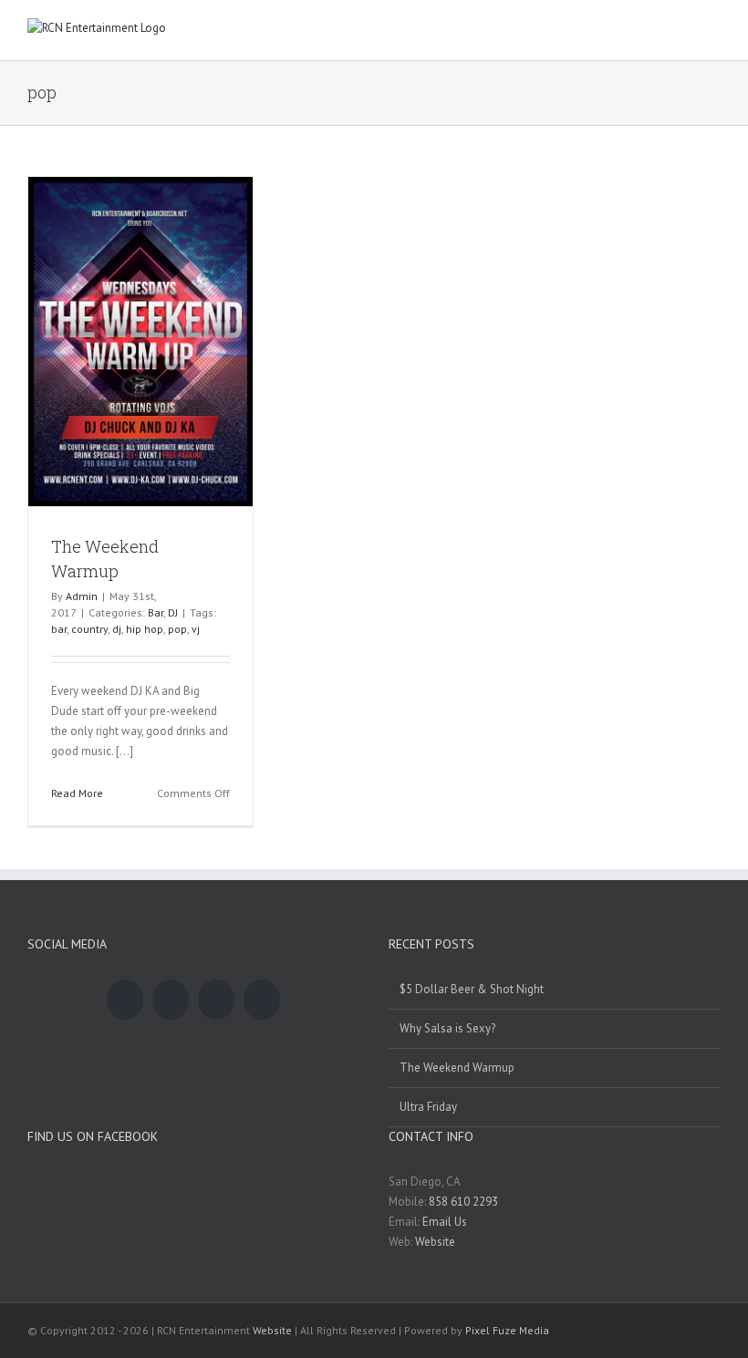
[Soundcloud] (216, 1000)
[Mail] (262, 1000)
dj (116, 629)
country (89, 629)
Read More (77, 793)
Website (435, 1241)
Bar (155, 612)
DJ (173, 612)
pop (177, 629)
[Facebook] (125, 1000)
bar (59, 629)
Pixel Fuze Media (507, 1330)
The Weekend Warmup (457, 1067)
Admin (82, 596)
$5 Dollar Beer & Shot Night (472, 989)
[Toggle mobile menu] (713, 32)
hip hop (144, 629)
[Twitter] (170, 1000)
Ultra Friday (428, 1106)
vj (196, 629)
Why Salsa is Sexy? (447, 1028)
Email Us (444, 1221)
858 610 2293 (463, 1201)
